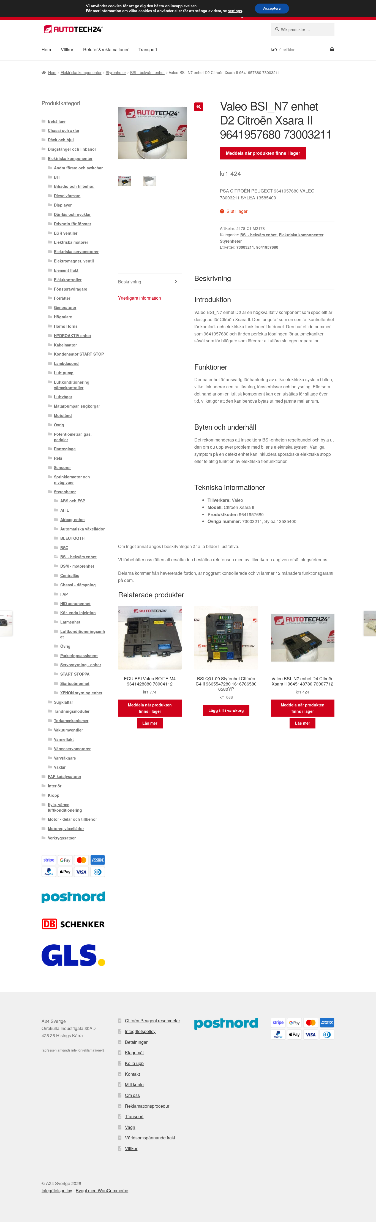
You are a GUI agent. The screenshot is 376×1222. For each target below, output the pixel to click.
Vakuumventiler (68, 730)
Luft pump (63, 372)
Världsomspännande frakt (150, 1137)
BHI (57, 177)
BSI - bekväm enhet (147, 72)
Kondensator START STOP (79, 354)
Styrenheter (116, 72)
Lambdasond (66, 363)
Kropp (53, 795)
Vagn (130, 1127)
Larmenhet (70, 622)
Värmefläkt (64, 739)
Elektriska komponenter (81, 72)
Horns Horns (66, 326)
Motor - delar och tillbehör (72, 819)
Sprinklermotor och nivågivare (72, 479)
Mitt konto (134, 1084)
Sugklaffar (63, 702)
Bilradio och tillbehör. (74, 186)
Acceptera (272, 8)
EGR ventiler (65, 233)
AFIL (64, 510)
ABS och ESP (72, 500)
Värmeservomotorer (72, 748)
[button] (198, 106)
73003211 (245, 247)
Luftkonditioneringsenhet (82, 634)
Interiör (54, 786)
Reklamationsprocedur (147, 1106)
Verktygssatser (62, 838)
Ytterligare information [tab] (139, 298)
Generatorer (65, 307)
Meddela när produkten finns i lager (263, 153)
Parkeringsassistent (79, 655)
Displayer (63, 205)
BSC (64, 547)
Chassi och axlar (63, 130)
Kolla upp (134, 1063)
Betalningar (136, 1042)
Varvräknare (65, 758)
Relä (58, 458)
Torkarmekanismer (71, 720)
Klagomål (134, 1052)
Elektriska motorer (71, 242)
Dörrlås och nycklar (72, 214)
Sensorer (62, 467)
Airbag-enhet (72, 519)
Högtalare (63, 316)
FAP (64, 594)
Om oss (132, 1095)
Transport (147, 49)
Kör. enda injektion (78, 612)
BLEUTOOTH (72, 538)
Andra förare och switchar (78, 167)
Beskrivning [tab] (129, 281)
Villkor (67, 49)
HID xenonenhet (75, 603)
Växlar (60, 767)
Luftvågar (63, 396)
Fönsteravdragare (70, 289)
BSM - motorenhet (77, 566)
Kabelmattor (65, 345)
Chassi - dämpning (78, 584)
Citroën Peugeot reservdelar (152, 1020)
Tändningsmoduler (71, 711)
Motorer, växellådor (66, 828)
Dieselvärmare (67, 195)
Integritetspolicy (140, 1031)
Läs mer (149, 723)
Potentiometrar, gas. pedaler (73, 436)
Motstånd (63, 415)
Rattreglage (65, 448)
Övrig (59, 424)
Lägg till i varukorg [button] (226, 710)
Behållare (57, 121)
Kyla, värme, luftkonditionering (65, 807)
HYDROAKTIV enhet (72, 335)
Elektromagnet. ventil (74, 261)
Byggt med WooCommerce (102, 1190)
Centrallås (69, 575)
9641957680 (267, 247)
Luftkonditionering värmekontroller (71, 384)
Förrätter (62, 298)
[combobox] (302, 29)
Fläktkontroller (67, 279)
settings (235, 11)
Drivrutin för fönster (72, 223)
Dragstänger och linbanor (72, 149)
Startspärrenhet (74, 683)
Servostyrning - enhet (80, 664)
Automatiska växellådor (82, 529)
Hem (46, 49)
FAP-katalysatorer (64, 776)
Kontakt (132, 1074)
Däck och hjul (61, 139)
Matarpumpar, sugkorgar (77, 406)
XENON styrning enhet (81, 692)
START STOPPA (74, 674)
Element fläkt (66, 270)
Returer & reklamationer (106, 49)
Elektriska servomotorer (76, 251)
